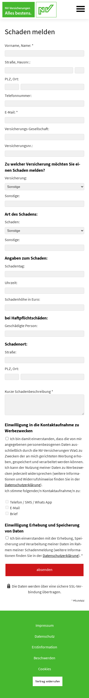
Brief (13, 513)
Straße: (10, 352)
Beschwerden (44, 657)
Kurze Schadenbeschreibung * (29, 391)
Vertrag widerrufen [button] (47, 681)
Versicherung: (16, 178)
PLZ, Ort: (12, 78)
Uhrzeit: (11, 282)
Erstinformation (44, 647)
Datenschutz (45, 636)
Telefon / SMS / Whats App (30, 502)
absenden (44, 569)
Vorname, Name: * (19, 45)
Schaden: (12, 221)
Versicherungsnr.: (19, 145)
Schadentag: (15, 266)
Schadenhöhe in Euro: (22, 299)
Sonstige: (12, 195)
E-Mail (14, 507)
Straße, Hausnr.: (17, 62)
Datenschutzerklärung (22, 484)
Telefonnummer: (18, 95)
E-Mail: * (11, 112)
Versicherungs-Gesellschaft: (27, 128)
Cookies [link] (44, 668)
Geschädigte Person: (21, 325)
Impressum (45, 625)
